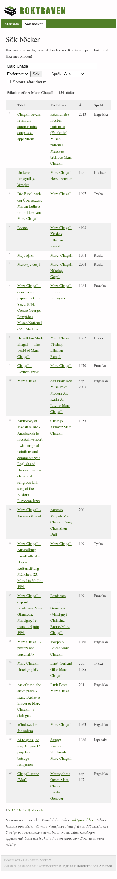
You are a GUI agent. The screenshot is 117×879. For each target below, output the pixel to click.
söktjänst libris (83, 819)
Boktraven (35, 11)
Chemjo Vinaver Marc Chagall (61, 427)
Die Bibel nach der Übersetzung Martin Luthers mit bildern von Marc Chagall (29, 206)
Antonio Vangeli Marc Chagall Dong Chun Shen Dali (61, 522)
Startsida (12, 23)
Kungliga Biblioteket (75, 865)
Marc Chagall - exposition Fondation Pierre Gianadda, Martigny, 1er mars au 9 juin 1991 (30, 614)
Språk (56, 74)
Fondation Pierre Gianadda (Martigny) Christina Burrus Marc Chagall (60, 614)
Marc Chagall (61, 193)
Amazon (105, 865)
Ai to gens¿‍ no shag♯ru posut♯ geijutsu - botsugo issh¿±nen (28, 752)
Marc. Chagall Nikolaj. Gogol (61, 270)
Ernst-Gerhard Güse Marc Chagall (61, 669)
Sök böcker (34, 23)
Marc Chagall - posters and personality (29, 648)
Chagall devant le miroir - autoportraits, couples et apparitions (29, 126)
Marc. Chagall (61, 255)
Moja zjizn (25, 255)
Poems (22, 227)
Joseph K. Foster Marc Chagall (59, 648)
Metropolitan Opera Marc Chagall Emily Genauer (60, 786)
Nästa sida (35, 810)
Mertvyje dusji (28, 264)
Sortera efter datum (29, 82)
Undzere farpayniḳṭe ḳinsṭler (26, 178)
